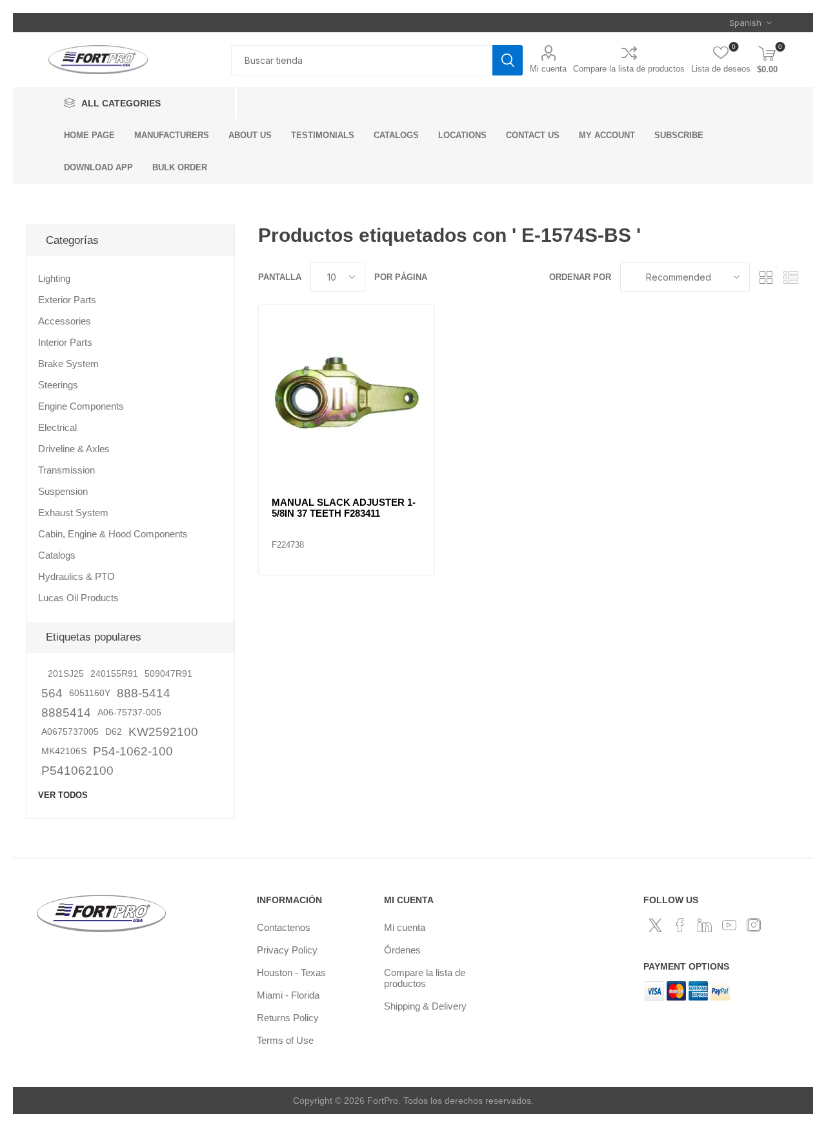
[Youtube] (729, 925)
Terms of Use (285, 1040)
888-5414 (143, 693)
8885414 (66, 712)
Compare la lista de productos (629, 69)
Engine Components (81, 406)
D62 (113, 732)
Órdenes (402, 949)
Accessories (64, 320)
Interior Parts (65, 342)
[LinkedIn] (704, 925)
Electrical (57, 427)
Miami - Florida (288, 995)
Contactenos (283, 927)
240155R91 (114, 674)
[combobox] (361, 60)
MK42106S (63, 751)
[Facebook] (680, 925)
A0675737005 (70, 732)
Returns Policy (288, 1017)
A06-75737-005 (129, 712)
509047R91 (168, 674)
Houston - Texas (291, 972)
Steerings (58, 384)
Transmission (66, 469)
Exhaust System (73, 512)
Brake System (68, 363)
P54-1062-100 (133, 751)
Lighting (54, 278)
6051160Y (89, 693)
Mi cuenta (548, 69)
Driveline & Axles (74, 448)
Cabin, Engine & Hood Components (113, 533)
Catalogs (57, 555)
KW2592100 (163, 732)
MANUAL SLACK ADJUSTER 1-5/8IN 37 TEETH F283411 (344, 508)
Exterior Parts (67, 299)
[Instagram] (753, 925)
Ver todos (63, 795)
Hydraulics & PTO (76, 576)
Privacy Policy (287, 949)
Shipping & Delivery (425, 1006)
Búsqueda (507, 60)
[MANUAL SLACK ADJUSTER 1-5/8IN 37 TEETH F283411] (346, 393)
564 (52, 693)
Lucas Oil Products (78, 597)
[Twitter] (655, 925)
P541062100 (77, 770)
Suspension (63, 491)
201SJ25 (66, 674)
